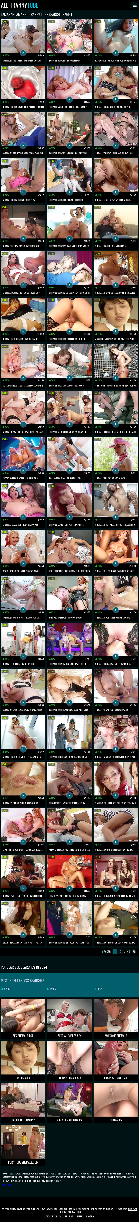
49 (128, 952)
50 (134, 952)
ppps (6, 989)
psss (53, 989)
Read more (8, 1184)
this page (132, 1209)
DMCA (72, 1216)
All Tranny (19, 5)
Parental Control (86, 1216)
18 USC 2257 (61, 1216)
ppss (99, 989)
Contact (48, 1216)
